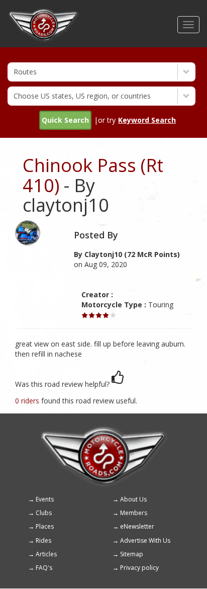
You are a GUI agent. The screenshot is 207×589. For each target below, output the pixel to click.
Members (133, 513)
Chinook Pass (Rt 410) (93, 175)
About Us (133, 499)
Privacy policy (139, 567)
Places (45, 526)
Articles (46, 554)
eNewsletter (137, 526)
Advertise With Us (145, 540)
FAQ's (44, 567)
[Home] (44, 12)
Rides (43, 540)
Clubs (44, 513)
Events (45, 499)
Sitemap (131, 554)
